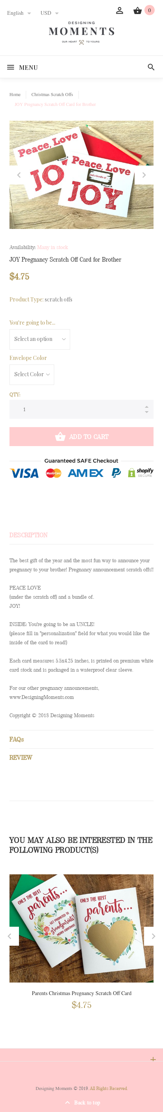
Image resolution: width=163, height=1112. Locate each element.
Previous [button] (18, 175)
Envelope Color (28, 357)
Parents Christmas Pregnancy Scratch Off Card (82, 993)
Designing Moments (54, 1088)
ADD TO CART (88, 436)
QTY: (14, 394)
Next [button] (144, 175)
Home (14, 94)
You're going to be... (32, 322)
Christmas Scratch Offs (52, 94)
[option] (81, 175)
